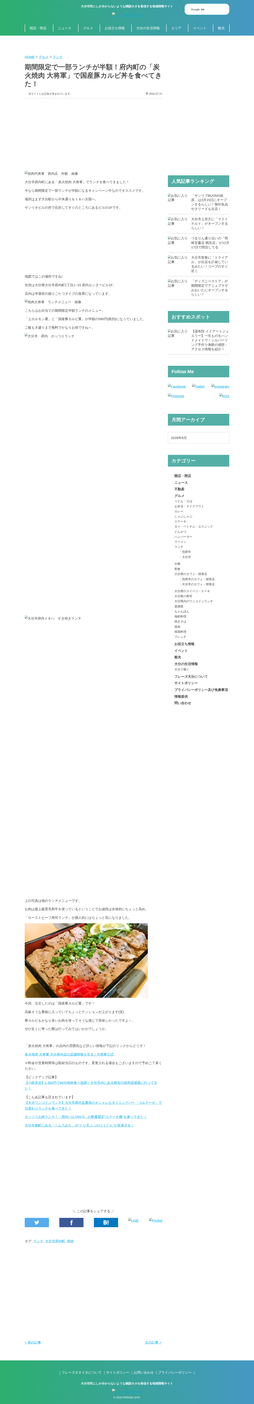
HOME (30, 57)
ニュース (64, 28)
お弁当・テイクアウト (189, 506)
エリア (176, 28)
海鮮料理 (180, 616)
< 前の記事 (33, 1342)
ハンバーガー (183, 536)
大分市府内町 (55, 1241)
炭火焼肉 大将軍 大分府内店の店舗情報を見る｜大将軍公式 (69, 1054)
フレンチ (180, 636)
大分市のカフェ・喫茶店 (198, 584)
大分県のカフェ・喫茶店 (190, 574)
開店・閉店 (38, 28)
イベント (199, 28)
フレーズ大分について (191, 676)
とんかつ (180, 531)
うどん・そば (183, 501)
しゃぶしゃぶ (183, 516)
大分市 (186, 557)
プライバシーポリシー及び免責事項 (201, 690)
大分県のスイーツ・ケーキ (192, 591)
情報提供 (181, 696)
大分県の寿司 (183, 596)
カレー (178, 511)
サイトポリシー (186, 683)
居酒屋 (178, 606)
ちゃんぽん (181, 611)
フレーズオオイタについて (82, 1372)
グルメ (88, 28)
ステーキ (180, 521)
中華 (177, 564)
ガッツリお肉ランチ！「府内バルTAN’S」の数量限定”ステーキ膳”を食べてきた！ (86, 1117)
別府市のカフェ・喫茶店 (198, 579)
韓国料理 (180, 631)
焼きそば (180, 621)
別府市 (186, 551)
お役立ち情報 (115, 28)
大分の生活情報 (148, 28)
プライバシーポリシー (175, 1372)
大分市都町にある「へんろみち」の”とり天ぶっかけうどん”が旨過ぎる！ (79, 1125)
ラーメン (180, 541)
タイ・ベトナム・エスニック (193, 526)
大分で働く (181, 669)
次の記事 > (153, 1342)
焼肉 (70, 1241)
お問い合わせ (144, 1372)
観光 (221, 28)
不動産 (179, 489)
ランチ (58, 57)
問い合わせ (182, 703)
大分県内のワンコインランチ (193, 601)
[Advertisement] (93, 132)
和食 (177, 569)
